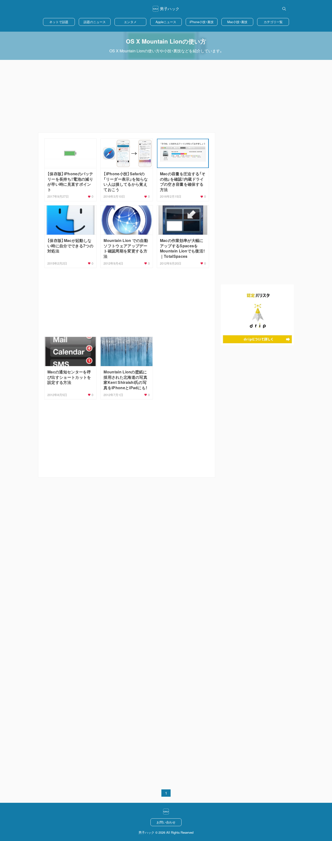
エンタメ (130, 21)
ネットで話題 (58, 21)
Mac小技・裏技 (237, 21)
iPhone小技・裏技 (202, 21)
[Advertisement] (166, 96)
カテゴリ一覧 (273, 21)
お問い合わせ (166, 822)
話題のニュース (95, 21)
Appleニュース (166, 21)
